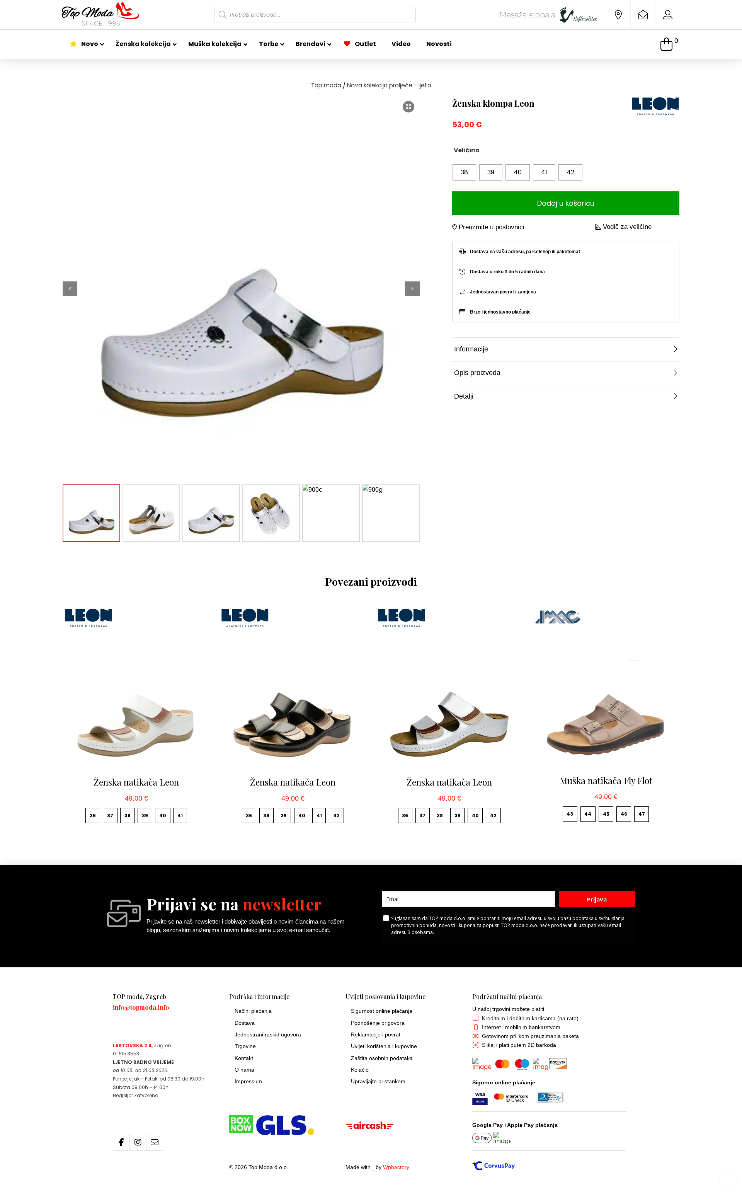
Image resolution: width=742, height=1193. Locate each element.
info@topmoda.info (141, 1007)
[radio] (464, 172)
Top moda (326, 85)
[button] (669, 44)
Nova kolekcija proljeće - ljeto (389, 85)
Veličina (467, 150)
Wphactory (396, 1167)
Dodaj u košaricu (565, 203)
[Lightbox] (408, 106)
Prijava (597, 899)
